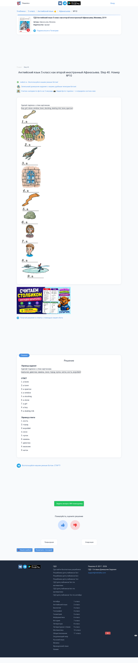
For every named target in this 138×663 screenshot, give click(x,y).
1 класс (77, 601)
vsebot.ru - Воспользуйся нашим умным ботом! (39, 82)
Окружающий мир (60, 636)
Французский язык (61, 646)
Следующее (89, 542)
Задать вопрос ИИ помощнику (69, 503)
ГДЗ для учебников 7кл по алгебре (67, 595)
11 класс (77, 633)
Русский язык (58, 640)
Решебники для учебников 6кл (65, 576)
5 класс (77, 614)
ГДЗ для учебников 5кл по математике (64, 583)
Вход (113, 3)
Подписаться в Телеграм (47, 31)
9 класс (77, 627)
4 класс (77, 611)
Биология (57, 608)
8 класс (77, 624)
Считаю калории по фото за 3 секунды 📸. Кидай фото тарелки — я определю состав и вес (58, 91)
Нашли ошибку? (25, 550)
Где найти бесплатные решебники (67, 569)
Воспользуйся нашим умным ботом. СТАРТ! (41, 465)
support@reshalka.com (97, 573)
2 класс (77, 605)
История (56, 621)
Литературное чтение (61, 627)
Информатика (59, 617)
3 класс (77, 608)
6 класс (77, 617)
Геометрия (57, 614)
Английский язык (60, 605)
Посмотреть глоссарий (44, 550)
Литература (58, 624)
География (57, 611)
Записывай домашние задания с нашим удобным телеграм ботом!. (49, 86)
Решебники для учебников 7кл (65, 579)
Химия (56, 649)
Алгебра (56, 601)
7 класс (77, 621)
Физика (56, 643)
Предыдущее (49, 542)
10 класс (77, 630)
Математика (58, 630)
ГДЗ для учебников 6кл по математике (64, 590)
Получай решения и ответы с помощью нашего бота (41, 318)
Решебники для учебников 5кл (65, 573)
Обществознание (60, 633)
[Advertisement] (69, 483)
